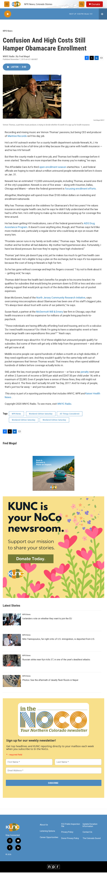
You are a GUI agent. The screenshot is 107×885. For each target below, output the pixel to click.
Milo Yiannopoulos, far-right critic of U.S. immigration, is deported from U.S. (58, 639)
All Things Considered (69, 414)
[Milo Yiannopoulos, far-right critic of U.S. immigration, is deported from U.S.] (12, 640)
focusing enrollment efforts (80, 188)
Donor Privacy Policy (70, 838)
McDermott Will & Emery (49, 311)
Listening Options (47, 831)
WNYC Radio (64, 403)
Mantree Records (17, 136)
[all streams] (103, 14)
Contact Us (87, 832)
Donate (95, 4)
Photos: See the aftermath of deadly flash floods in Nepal (50, 680)
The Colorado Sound (92, 838)
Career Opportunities (49, 837)
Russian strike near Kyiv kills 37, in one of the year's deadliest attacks (56, 659)
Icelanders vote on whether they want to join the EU (47, 618)
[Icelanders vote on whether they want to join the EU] (12, 619)
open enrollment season (52, 167)
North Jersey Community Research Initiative (60, 297)
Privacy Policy (67, 832)
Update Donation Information (90, 825)
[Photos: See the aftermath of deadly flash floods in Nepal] (12, 681)
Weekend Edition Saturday (41, 414)
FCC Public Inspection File (70, 825)
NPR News (8, 30)
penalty (85, 371)
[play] (7, 14)
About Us (44, 825)
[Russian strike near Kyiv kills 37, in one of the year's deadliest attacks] (12, 660)
